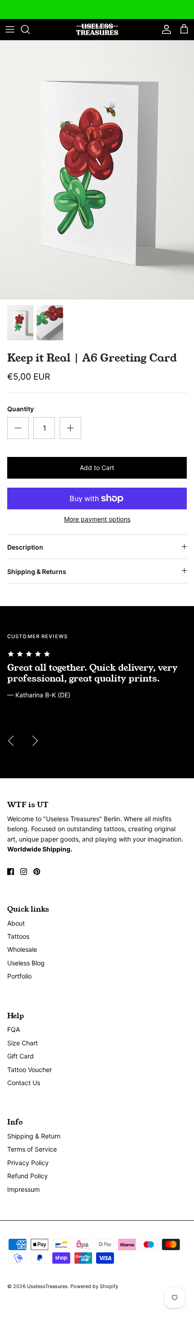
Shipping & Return (33, 1136)
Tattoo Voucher (29, 1069)
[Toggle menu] (10, 29)
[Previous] (11, 741)
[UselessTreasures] (97, 30)
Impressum (23, 1189)
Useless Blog (26, 963)
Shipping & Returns (36, 571)
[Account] (164, 29)
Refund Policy (27, 1176)
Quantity (20, 409)
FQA (13, 1029)
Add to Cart (97, 467)
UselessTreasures (47, 1286)
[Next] (35, 741)
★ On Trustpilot (97, 12)
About (16, 923)
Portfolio (19, 976)
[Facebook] (10, 871)
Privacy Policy (28, 1162)
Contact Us (23, 1083)
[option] (97, 169)
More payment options (97, 519)
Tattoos (18, 936)
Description (25, 547)
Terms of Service (32, 1149)
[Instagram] (23, 871)
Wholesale (22, 949)
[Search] (30, 29)
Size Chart (22, 1043)
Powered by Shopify (94, 1286)
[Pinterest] (36, 871)
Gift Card (20, 1056)
